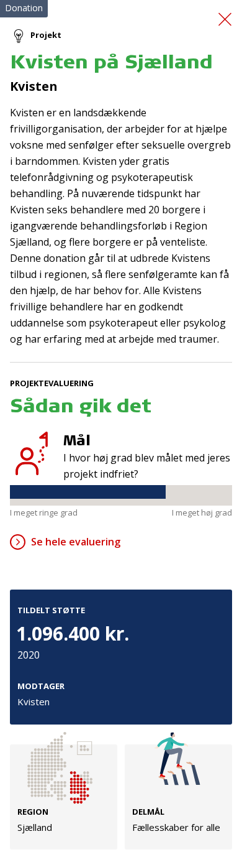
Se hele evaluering (75, 542)
